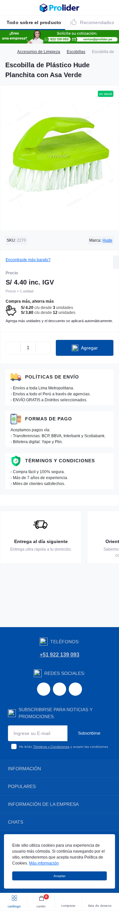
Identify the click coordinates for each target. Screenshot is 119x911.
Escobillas (76, 51)
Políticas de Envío (52, 377)
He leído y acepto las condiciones (63, 746)
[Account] (111, 8)
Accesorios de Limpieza (38, 51)
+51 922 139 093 (59, 654)
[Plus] (43, 347)
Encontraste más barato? (28, 260)
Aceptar (59, 876)
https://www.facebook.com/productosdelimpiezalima (43, 689)
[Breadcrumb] (8, 51)
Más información (44, 863)
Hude (107, 240)
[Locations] (100, 8)
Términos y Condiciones (60, 460)
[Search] (20, 8)
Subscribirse (89, 733)
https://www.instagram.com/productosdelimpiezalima (59, 689)
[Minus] (13, 347)
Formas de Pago (48, 418)
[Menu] (8, 8)
